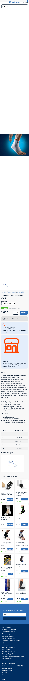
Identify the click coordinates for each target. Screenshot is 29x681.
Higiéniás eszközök (7, 643)
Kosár (26, 2)
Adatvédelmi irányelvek (8, 663)
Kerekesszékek (6, 649)
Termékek (4, 292)
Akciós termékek (6, 627)
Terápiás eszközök (7, 658)
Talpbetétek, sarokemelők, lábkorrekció (13, 656)
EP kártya (4, 672)
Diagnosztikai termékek (8, 631)
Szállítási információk (8, 670)
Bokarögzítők (20, 292)
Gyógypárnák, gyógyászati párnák (11, 640)
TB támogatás (6, 675)
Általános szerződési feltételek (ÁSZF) (12, 666)
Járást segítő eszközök (8, 647)
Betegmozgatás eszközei (9, 629)
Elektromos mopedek (8, 636)
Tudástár (4, 677)
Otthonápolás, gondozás (8, 654)
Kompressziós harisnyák (8, 651)
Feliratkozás (14, 619)
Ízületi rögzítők (12, 292)
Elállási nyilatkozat (7, 668)
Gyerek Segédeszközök (8, 638)
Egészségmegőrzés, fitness (9, 634)
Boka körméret (5, 301)
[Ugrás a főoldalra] (14, 3)
